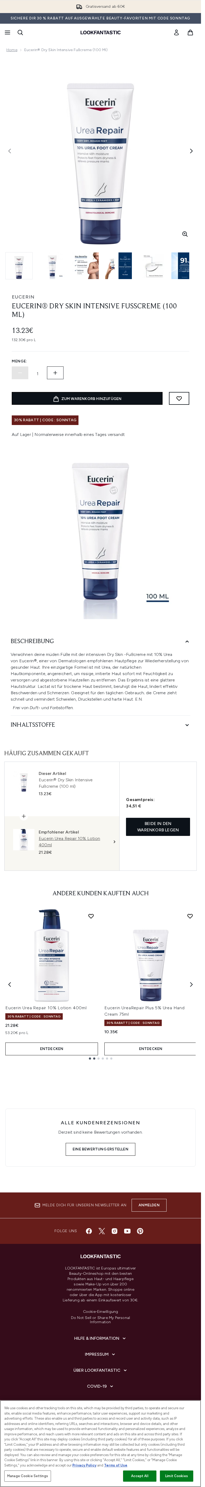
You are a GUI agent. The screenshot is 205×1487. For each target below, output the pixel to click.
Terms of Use (115, 1465)
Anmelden (149, 1205)
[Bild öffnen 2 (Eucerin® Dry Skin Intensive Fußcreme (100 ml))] (52, 265)
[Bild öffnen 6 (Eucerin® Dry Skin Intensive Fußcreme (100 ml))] (184, 265)
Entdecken (52, 1049)
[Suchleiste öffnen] (20, 32)
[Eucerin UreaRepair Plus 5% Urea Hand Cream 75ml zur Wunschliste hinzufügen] (190, 916)
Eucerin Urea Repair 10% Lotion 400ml (46, 1007)
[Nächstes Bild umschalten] (191, 151)
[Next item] (191, 984)
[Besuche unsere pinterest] (140, 1231)
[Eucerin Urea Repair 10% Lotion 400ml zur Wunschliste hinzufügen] (91, 916)
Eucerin (23, 297)
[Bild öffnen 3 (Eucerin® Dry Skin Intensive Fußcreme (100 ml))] (85, 265)
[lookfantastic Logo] (101, 32)
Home (11, 50)
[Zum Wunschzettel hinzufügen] (179, 398)
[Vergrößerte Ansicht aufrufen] (185, 234)
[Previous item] (9, 984)
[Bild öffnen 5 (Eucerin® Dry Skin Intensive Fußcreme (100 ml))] (151, 265)
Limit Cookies (176, 1476)
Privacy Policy (84, 1465)
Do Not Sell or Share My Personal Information (100, 1320)
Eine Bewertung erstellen (100, 1149)
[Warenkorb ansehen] (190, 32)
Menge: (19, 361)
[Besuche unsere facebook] (88, 1231)
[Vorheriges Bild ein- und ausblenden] (9, 151)
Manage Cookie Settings (27, 1476)
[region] (100, 1443)
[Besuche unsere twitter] (101, 1231)
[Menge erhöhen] (55, 372)
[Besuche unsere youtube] (127, 1231)
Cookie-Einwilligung (100, 1312)
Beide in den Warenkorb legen (158, 826)
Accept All (139, 1476)
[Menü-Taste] (7, 32)
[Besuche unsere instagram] (114, 1231)
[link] (176, 32)
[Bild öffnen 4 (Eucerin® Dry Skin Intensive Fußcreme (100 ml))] (118, 265)
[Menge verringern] (20, 372)
